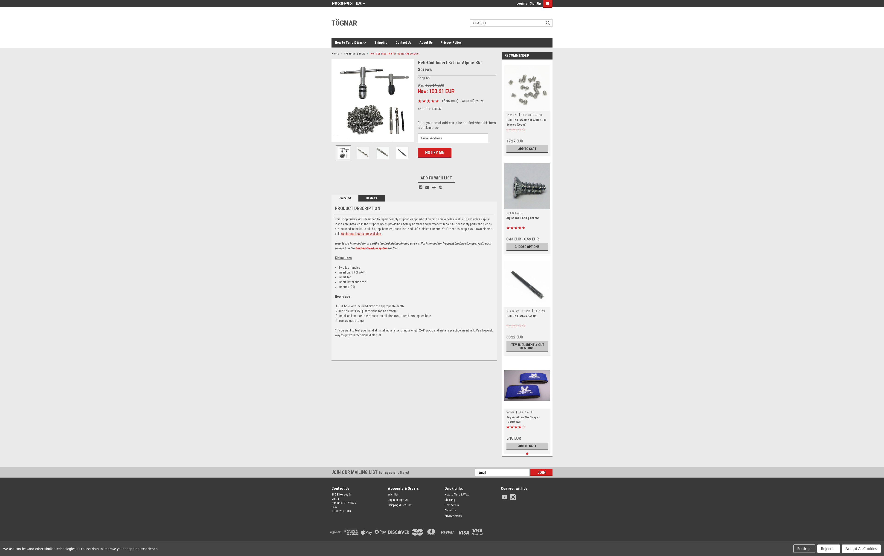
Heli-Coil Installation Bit (521, 316)
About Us (426, 42)
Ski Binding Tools (354, 53)
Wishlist (393, 494)
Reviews (371, 198)
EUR (359, 3)
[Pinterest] (440, 187)
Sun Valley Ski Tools (518, 311)
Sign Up (535, 3)
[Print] (434, 187)
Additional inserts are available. (361, 234)
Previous (336, 100)
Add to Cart (527, 149)
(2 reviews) (450, 101)
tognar (510, 412)
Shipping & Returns (400, 505)
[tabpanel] (527, 109)
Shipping (380, 42)
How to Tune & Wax (349, 42)
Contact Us (403, 42)
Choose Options (527, 247)
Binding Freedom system (371, 248)
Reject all (828, 548)
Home (335, 53)
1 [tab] (527, 453)
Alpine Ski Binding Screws (522, 218)
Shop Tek (511, 115)
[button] (526, 532)
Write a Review (472, 101)
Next (409, 100)
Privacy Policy (451, 42)
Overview (345, 198)
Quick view (527, 405)
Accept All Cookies (861, 548)
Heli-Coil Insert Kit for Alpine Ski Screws (394, 53)
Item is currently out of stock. (527, 346)
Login (521, 3)
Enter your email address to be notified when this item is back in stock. (457, 125)
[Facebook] (420, 187)
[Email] (427, 187)
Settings (804, 548)
